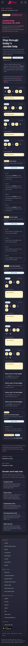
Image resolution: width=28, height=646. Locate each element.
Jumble (5, 565)
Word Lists (6, 572)
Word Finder (6, 614)
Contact (4, 633)
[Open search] (21, 2)
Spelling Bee (7, 555)
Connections (6, 552)
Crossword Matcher (8, 575)
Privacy (20, 633)
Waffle (5, 608)
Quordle (5, 601)
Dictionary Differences (9, 617)
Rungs (5, 549)
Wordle (5, 543)
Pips (5, 611)
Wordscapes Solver (8, 588)
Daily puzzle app (7, 624)
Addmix (5, 598)
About (8, 633)
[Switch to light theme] (25, 2)
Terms (3, 635)
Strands (5, 559)
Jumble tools (9, 8)
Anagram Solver (7, 578)
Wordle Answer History (9, 546)
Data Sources (14, 633)
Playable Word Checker (9, 582)
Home (2, 8)
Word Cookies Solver (8, 591)
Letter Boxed (7, 562)
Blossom (6, 605)
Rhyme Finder (7, 585)
